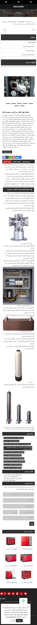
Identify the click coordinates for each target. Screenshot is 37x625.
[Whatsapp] (1, 593)
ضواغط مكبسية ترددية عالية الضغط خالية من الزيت (17, 444)
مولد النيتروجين (30, 50)
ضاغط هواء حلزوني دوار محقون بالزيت (14, 458)
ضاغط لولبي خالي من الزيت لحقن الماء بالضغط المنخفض (26, 565)
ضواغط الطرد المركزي (10, 480)
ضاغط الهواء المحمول (28, 46)
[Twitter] (21, 593)
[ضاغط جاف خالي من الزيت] (11, 540)
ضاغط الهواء (21, 21)
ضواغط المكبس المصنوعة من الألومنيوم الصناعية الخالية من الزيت (19, 448)
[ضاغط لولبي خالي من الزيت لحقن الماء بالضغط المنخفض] (26, 557)
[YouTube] (13, 593)
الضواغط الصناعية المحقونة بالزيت (13, 455)
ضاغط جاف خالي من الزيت (10, 549)
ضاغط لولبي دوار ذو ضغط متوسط (13, 467)
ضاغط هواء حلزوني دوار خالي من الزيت (14, 461)
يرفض (19, 620)
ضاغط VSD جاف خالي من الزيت (26, 549)
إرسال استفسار (7, 152)
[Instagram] (4, 593)
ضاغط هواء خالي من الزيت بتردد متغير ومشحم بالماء (10, 565)
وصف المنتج (7, 161)
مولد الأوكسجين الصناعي (27, 54)
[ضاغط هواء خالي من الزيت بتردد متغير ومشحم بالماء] (11, 557)
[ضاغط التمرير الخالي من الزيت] (11, 574)
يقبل (13, 620)
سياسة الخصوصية (11, 617)
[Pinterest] (9, 593)
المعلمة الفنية (17, 161)
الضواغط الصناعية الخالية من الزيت (13, 464)
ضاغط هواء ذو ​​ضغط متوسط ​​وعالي (13, 478)
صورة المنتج (26, 161)
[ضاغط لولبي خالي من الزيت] (26, 574)
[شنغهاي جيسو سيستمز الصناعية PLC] (18, 6)
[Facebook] (25, 593)
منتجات (28, 21)
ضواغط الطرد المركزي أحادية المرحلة (14, 438)
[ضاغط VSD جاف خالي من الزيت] (26, 540)
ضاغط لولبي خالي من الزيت (26, 582)
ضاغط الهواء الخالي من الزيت (11, 441)
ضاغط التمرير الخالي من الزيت (10, 582)
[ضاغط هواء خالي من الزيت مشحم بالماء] (19, 86)
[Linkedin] (17, 593)
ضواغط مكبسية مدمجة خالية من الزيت (14, 452)
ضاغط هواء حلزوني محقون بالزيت (13, 474)
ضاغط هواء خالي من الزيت (9, 21)
